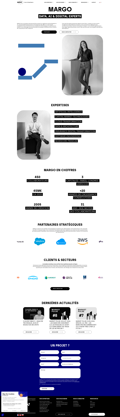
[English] (20, 415)
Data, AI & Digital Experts (28, 2)
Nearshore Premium (66, 141)
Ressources (84, 2)
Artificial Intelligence (68, 112)
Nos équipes (75, 402)
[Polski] (23, 415)
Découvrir (29, 332)
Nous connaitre (73, 2)
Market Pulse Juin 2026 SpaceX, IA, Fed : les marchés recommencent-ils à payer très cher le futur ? (86, 324)
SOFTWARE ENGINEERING (44, 410)
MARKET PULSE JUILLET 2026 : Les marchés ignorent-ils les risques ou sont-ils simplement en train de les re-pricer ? (59, 324)
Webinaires (92, 404)
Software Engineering (68, 136)
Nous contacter (66, 32)
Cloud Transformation (68, 121)
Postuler (47, 32)
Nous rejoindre (60, 2)
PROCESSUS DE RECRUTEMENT (61, 404)
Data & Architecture (66, 126)
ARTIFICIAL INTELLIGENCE (45, 401)
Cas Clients (92, 402)
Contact (94, 2)
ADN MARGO (75, 401)
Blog (91, 401)
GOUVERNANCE (76, 404)
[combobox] (70, 358)
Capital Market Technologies (72, 116)
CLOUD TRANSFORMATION (44, 404)
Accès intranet (94, 414)
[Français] (18, 415)
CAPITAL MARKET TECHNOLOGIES (46, 402)
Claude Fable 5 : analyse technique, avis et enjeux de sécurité (33, 323)
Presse (91, 407)
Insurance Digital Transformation (75, 131)
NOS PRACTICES (59, 401)
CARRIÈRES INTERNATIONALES (62, 402)
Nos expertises (48, 2)
